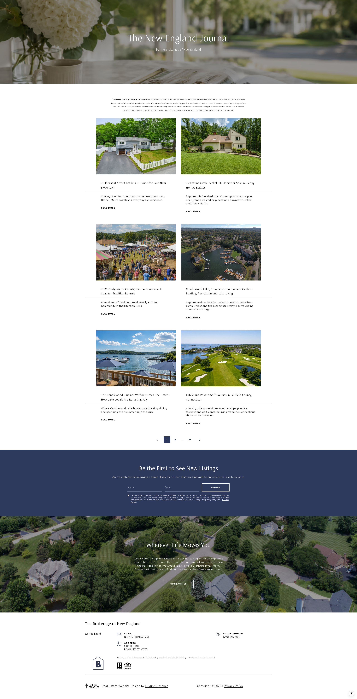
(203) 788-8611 (231, 637)
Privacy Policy (233, 686)
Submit (215, 487)
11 (190, 439)
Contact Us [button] (178, 584)
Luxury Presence (156, 686)
